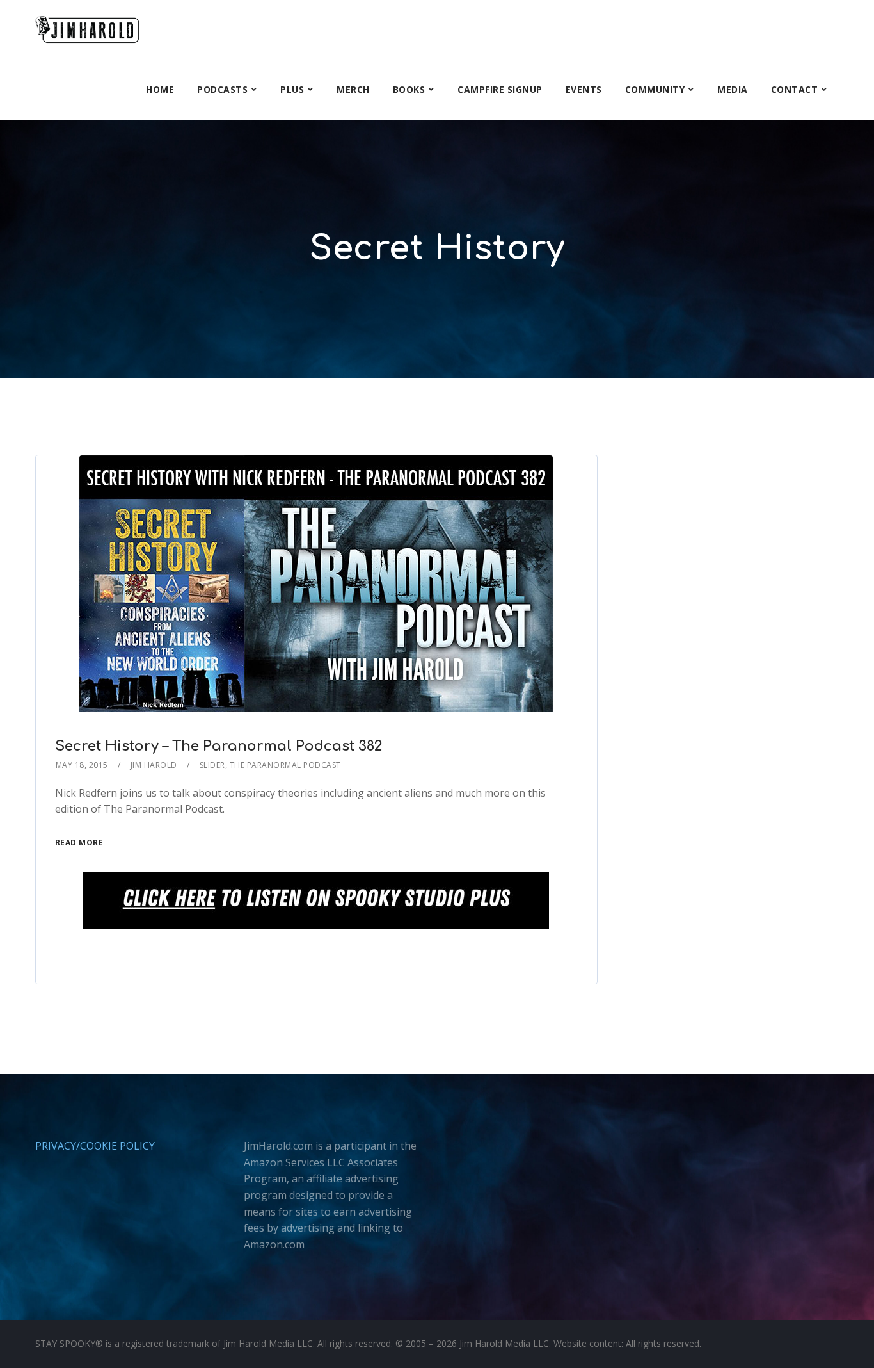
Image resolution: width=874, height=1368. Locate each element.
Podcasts (222, 89)
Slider (212, 765)
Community (655, 89)
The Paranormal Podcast (285, 765)
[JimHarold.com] (87, 30)
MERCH (353, 89)
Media (732, 89)
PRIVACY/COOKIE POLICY (95, 1146)
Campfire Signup (500, 89)
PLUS (292, 89)
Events (584, 89)
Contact (794, 89)
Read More (79, 842)
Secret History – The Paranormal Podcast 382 (218, 746)
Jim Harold (154, 765)
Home (160, 89)
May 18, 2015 (82, 765)
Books (409, 89)
